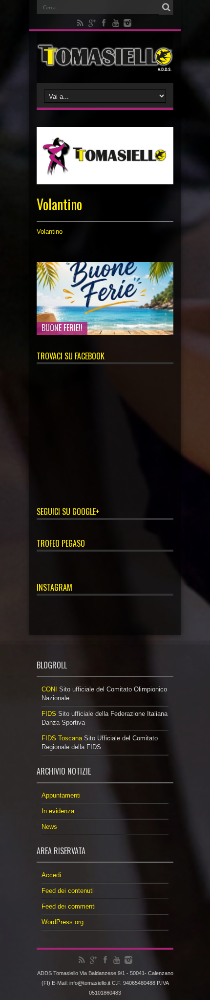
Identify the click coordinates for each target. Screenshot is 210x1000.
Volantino (50, 231)
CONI (49, 689)
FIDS (49, 713)
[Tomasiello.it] (105, 57)
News (49, 826)
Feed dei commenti (69, 906)
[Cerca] (166, 7)
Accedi (51, 875)
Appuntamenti (61, 795)
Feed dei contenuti (68, 890)
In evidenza (58, 811)
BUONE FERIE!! (62, 327)
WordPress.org (63, 922)
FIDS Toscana (62, 738)
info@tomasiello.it (89, 983)
